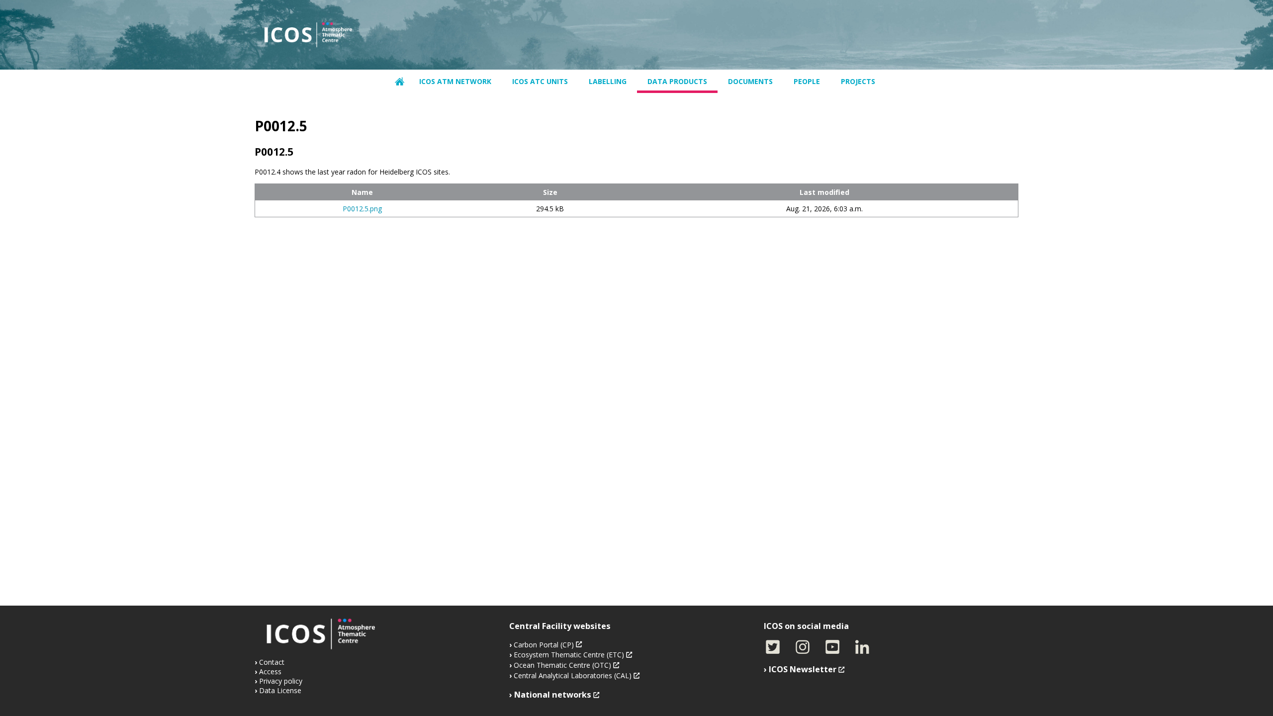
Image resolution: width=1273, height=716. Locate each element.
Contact (271, 662)
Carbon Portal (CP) (544, 644)
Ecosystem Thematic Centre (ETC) (569, 654)
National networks (552, 694)
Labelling (608, 81)
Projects (858, 81)
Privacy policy (280, 681)
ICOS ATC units (540, 81)
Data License (280, 690)
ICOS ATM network (455, 81)
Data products (677, 81)
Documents (750, 81)
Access (270, 671)
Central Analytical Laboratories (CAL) (573, 675)
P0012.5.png (362, 208)
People (807, 81)
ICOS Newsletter (802, 669)
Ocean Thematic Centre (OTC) (562, 665)
